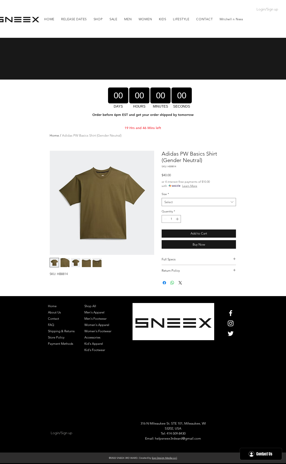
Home (54, 135)
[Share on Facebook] (164, 282)
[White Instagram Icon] (230, 323)
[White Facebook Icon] (230, 313)
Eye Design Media (162, 457)
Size (165, 194)
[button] (128, 19)
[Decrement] (164, 219)
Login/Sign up (267, 9)
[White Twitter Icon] (230, 333)
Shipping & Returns (61, 331)
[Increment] (177, 219)
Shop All (90, 306)
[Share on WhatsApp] (172, 282)
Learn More (189, 186)
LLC (174, 457)
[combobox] (199, 202)
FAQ (51, 325)
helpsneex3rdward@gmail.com (178, 438)
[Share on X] (180, 282)
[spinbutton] (171, 219)
